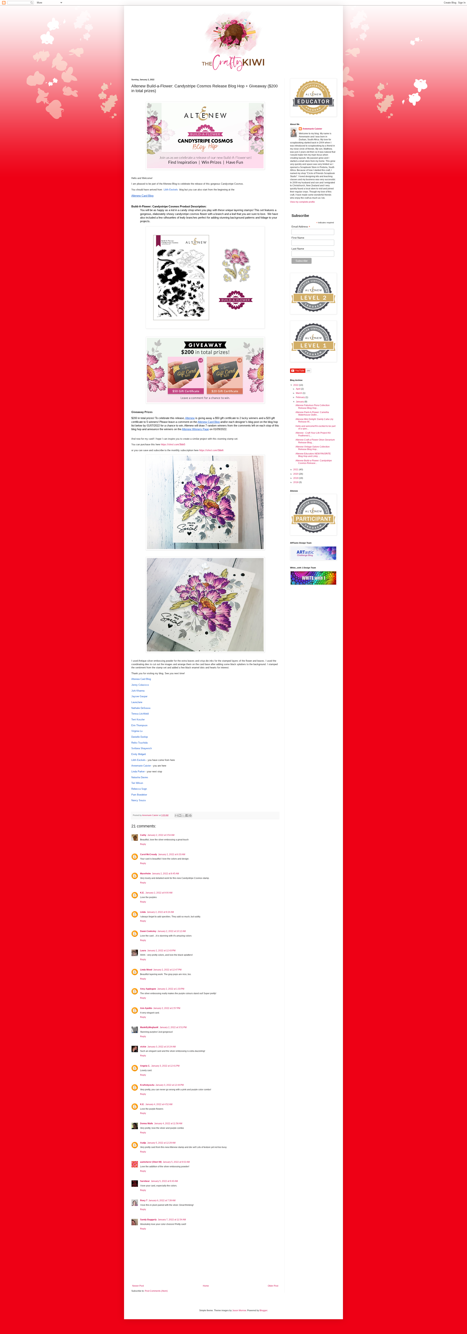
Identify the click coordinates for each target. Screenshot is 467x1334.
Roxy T (143, 1200)
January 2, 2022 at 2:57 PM (166, 1008)
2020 (296, 474)
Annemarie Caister (141, 765)
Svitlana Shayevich (141, 748)
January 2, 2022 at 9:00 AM (158, 892)
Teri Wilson (137, 783)
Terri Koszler (138, 719)
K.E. (142, 892)
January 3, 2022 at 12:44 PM (169, 1085)
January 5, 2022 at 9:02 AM (176, 1162)
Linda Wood (146, 969)
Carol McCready (148, 854)
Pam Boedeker (139, 794)
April (298, 389)
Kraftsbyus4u (147, 1085)
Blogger (263, 1310)
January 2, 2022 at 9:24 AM (160, 912)
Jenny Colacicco (140, 685)
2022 (296, 385)
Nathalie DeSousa (140, 708)
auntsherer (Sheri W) (151, 1162)
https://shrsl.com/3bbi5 (173, 444)
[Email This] (176, 815)
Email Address (301, 226)
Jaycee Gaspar (139, 696)
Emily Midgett (138, 754)
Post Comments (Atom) (156, 1291)
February (300, 397)
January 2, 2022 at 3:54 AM (160, 835)
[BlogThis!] (180, 815)
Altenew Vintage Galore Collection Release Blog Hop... (313, 448)
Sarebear (145, 1181)
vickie (143, 1046)
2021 (296, 469)
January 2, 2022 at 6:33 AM (171, 854)
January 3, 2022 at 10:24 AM (161, 1046)
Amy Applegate (148, 989)
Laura (143, 950)
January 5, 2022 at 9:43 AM (164, 1181)
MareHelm (145, 873)
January (300, 401)
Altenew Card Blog (141, 679)
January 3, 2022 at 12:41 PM (165, 1066)
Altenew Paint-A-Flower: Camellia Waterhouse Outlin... (312, 413)
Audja (143, 1143)
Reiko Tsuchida (139, 742)
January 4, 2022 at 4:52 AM (158, 1104)
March (299, 393)
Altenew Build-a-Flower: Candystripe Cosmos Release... (314, 461)
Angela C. (145, 1066)
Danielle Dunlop (139, 736)
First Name (298, 237)
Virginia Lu (136, 731)
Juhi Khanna (137, 690)
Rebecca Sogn (139, 788)
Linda (143, 912)
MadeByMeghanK (149, 1027)
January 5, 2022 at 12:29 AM (161, 1143)
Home (206, 1286)
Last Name (298, 248)
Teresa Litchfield (140, 713)
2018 (296, 482)
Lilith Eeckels (171, 189)
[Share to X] (183, 815)
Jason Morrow (239, 1310)
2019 (296, 478)
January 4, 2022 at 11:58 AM (168, 1123)
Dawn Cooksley (148, 931)
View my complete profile (302, 202)
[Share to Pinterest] (190, 815)
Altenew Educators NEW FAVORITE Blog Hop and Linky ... (313, 454)
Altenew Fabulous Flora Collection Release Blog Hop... (313, 406)
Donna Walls (146, 1123)
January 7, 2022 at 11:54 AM (172, 1219)
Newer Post (138, 1286)
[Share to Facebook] (187, 815)
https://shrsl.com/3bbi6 (211, 450)
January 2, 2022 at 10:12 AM (171, 931)
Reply (143, 844)
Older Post (273, 1286)
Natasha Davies (139, 777)
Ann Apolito (146, 1008)
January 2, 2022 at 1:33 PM (170, 989)
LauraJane (136, 702)
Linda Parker (138, 771)
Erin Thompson (139, 725)
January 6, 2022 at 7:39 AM (161, 1200)
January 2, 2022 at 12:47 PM (167, 969)
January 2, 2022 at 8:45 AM (165, 873)
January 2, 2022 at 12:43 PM (161, 950)
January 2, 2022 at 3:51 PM (173, 1027)
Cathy (143, 835)
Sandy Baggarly (148, 1219)
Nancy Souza (138, 800)
